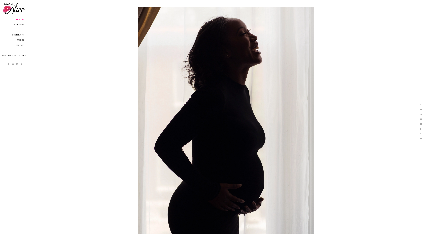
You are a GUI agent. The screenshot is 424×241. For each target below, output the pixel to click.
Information (18, 35)
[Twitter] (17, 64)
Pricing (20, 40)
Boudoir (20, 20)
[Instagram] (13, 64)
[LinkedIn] (21, 64)
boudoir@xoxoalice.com (14, 55)
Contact (20, 45)
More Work (18, 25)
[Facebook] (8, 64)
